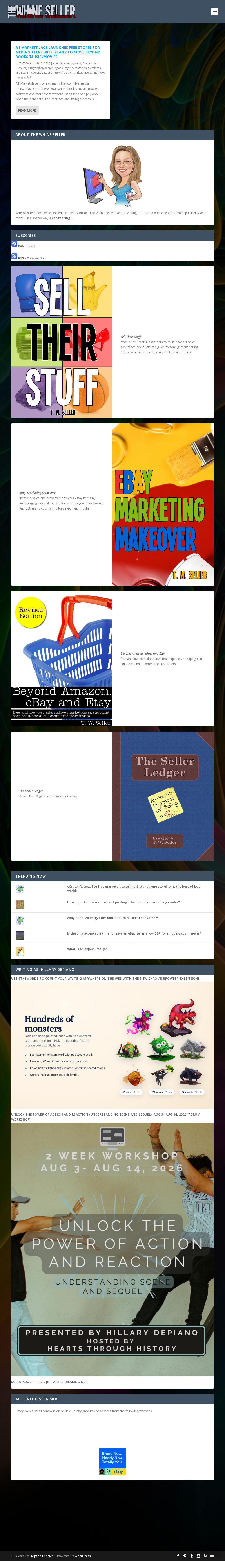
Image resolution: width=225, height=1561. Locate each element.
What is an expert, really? (87, 949)
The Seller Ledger (31, 791)
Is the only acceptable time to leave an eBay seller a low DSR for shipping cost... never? (134, 933)
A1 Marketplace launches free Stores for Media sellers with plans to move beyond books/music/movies (58, 52)
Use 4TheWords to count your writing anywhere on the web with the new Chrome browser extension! (105, 978)
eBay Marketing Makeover (37, 493)
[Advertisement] (112, 1516)
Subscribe (206, 1550)
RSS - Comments (30, 258)
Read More (27, 110)
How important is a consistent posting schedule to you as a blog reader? (123, 902)
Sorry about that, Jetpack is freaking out (49, 1382)
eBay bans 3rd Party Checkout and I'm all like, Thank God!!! (112, 918)
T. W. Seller (26, 63)
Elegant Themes (41, 1556)
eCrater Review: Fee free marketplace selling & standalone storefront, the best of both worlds (134, 888)
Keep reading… (61, 218)
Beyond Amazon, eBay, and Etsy (143, 653)
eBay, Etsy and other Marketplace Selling (72, 72)
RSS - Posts (26, 245)
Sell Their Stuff (131, 337)
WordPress (83, 1556)
